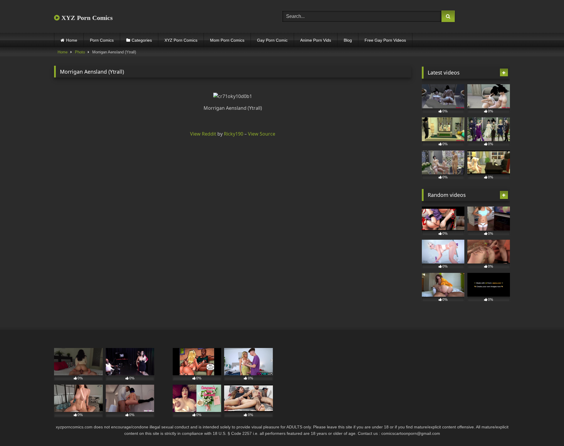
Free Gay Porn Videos (385, 40)
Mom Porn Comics (227, 40)
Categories (142, 40)
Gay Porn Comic (272, 40)
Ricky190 (233, 134)
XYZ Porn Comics (86, 17)
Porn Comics (102, 40)
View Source (261, 134)
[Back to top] (545, 428)
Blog (348, 40)
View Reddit (203, 134)
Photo (80, 52)
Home (71, 40)
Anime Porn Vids (315, 40)
